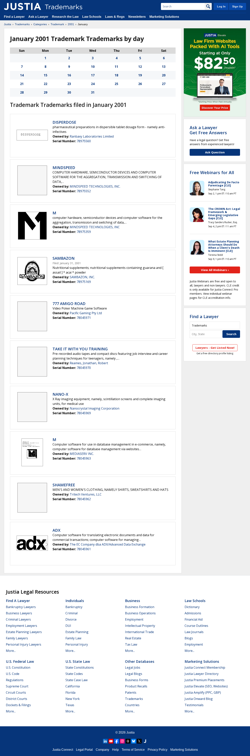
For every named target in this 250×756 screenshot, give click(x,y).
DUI (68, 626)
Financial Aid (194, 619)
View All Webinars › (215, 270)
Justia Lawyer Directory (202, 674)
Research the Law (65, 16)
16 (69, 75)
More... (11, 651)
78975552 (84, 191)
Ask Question (215, 152)
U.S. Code (12, 674)
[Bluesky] (133, 741)
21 (22, 84)
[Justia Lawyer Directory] (145, 741)
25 (116, 84)
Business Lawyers (19, 613)
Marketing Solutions (164, 16)
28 (22, 92)
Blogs (189, 638)
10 (93, 66)
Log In (221, 6)
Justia (7, 24)
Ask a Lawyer (38, 16)
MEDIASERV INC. (82, 454)
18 (116, 75)
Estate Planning (76, 632)
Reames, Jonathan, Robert (89, 363)
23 (69, 84)
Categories (40, 24)
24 (93, 84)
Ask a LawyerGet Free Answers (208, 129)
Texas (69, 705)
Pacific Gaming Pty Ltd (86, 313)
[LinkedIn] (105, 741)
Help (115, 749)
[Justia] (22, 6)
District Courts (16, 699)
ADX (56, 530)
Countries (132, 705)
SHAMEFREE (64, 485)
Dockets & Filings (18, 705)
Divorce (71, 619)
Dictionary (192, 607)
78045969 (84, 413)
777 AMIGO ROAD (69, 303)
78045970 (84, 368)
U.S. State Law (77, 661)
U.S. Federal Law (20, 661)
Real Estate (133, 638)
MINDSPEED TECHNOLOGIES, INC (95, 227)
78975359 (84, 232)
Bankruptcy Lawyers (21, 607)
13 (163, 66)
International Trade (139, 632)
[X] (139, 741)
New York (72, 699)
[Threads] (128, 741)
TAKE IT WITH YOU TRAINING (80, 349)
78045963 (84, 458)
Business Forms (136, 680)
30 (69, 92)
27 (163, 84)
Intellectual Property (140, 626)
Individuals (74, 600)
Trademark (57, 24)
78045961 (84, 549)
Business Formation (139, 607)
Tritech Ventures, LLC (86, 494)
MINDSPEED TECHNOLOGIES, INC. (95, 186)
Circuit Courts (16, 692)
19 (140, 75)
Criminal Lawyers (18, 619)
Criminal (71, 613)
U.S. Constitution (18, 667)
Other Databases (139, 661)
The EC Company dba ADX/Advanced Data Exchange (108, 544)
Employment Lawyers (21, 626)
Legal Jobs (132, 667)
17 (93, 75)
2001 (71, 24)
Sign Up (237, 6)
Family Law (73, 638)
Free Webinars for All (212, 172)
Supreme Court (17, 686)
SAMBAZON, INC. (82, 277)
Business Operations (140, 613)
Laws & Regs (115, 16)
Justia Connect (62, 749)
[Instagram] (122, 741)
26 (140, 84)
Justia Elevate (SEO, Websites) (206, 686)
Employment (134, 619)
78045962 (84, 499)
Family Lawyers (17, 638)
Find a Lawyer (14, 16)
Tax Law (131, 644)
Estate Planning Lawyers (24, 632)
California (72, 686)
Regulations (14, 680)
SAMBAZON (64, 258)
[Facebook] (116, 741)
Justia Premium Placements (204, 680)
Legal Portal (84, 749)
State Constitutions (79, 667)
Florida (70, 692)
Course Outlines (196, 626)
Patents (130, 692)
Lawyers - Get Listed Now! (215, 348)
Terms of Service (133, 749)
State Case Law (76, 680)
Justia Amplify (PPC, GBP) (203, 692)
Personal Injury (76, 644)
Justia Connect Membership (205, 667)
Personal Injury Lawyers (23, 644)
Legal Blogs (133, 674)
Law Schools (91, 16)
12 (140, 66)
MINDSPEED (64, 167)
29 (45, 92)
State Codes (74, 674)
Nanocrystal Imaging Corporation (94, 408)
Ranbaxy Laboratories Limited (92, 136)
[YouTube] (111, 741)
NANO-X (60, 394)
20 (163, 75)
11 (116, 66)
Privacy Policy (157, 749)
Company (102, 749)
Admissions (193, 613)
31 (93, 92)
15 (45, 75)
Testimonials (194, 705)
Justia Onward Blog (199, 699)
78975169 (84, 282)
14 (22, 75)
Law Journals (194, 632)
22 (45, 84)
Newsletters (137, 16)
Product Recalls (136, 686)
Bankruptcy (73, 607)
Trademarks (22, 24)
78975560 (84, 141)
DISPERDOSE (64, 122)
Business (132, 600)
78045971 (84, 318)
